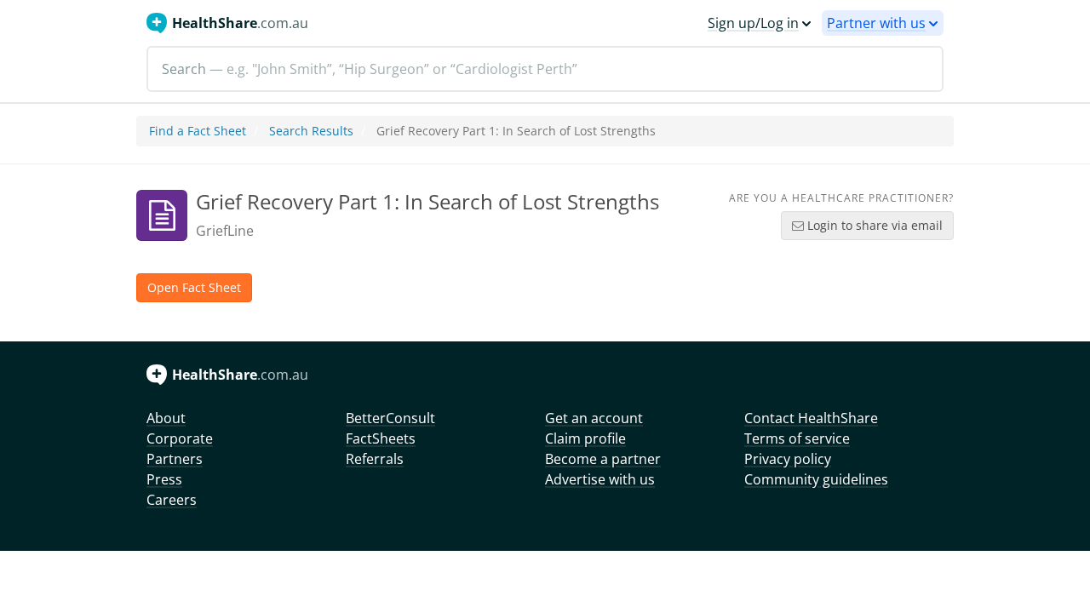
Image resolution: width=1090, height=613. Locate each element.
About (166, 418)
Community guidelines (816, 479)
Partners (174, 459)
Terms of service (797, 438)
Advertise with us (600, 479)
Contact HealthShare (811, 418)
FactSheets (381, 438)
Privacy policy (787, 459)
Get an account (594, 418)
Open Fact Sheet (194, 287)
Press (164, 479)
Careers (171, 499)
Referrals (375, 459)
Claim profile (585, 438)
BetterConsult (390, 418)
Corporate (179, 438)
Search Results (311, 131)
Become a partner (603, 459)
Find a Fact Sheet (197, 131)
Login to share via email (873, 225)
